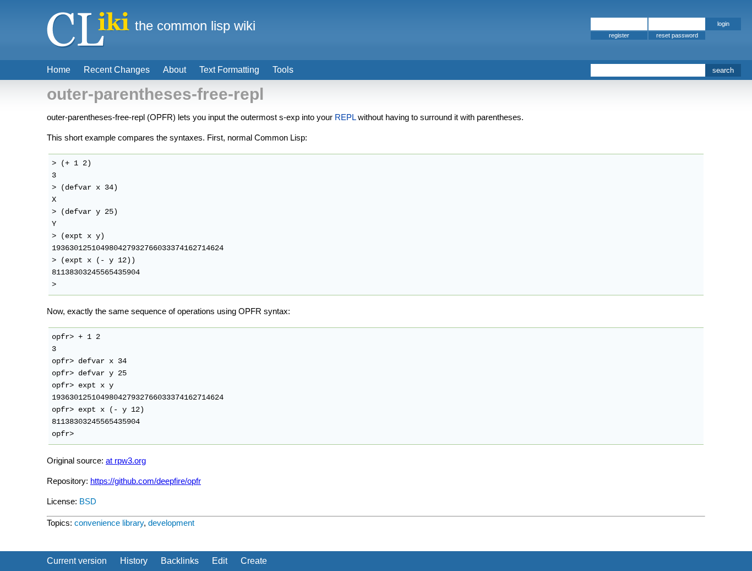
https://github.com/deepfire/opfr (145, 481)
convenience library (109, 522)
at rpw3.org (126, 460)
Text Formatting (229, 69)
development (171, 522)
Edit (219, 560)
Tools (283, 69)
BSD (87, 501)
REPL (345, 117)
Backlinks (180, 560)
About (174, 69)
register (619, 35)
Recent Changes (117, 69)
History (134, 560)
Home (58, 69)
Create (254, 560)
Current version (77, 560)
